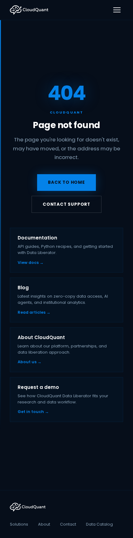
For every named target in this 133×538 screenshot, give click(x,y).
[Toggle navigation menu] (117, 10)
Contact (68, 524)
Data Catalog (99, 524)
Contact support (66, 204)
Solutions (19, 524)
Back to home (66, 182)
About (44, 524)
